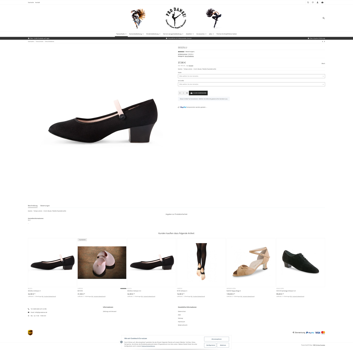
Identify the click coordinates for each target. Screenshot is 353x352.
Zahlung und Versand (109, 311)
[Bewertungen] (123, 288)
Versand (191, 65)
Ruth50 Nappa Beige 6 (234, 291)
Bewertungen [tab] (45, 206)
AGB (179, 315)
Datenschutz (182, 311)
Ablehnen (223, 345)
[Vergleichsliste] (308, 2)
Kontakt (37, 2)
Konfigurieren (210, 345)
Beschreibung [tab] (33, 206)
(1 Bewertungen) (189, 51)
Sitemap (180, 318)
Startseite (31, 2)
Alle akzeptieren (217, 339)
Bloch (323, 63)
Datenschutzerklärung (148, 346)
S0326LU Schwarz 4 (34, 291)
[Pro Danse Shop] (176, 18)
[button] (312, 2)
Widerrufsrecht (182, 325)
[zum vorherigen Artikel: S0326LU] (322, 41)
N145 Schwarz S (182, 291)
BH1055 (80, 291)
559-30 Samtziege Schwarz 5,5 (286, 291)
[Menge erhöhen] (187, 93)
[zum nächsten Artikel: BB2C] (324, 41)
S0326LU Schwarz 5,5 (134, 291)
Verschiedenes (189, 56)
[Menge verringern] (180, 93)
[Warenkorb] (322, 2)
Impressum (181, 322)
